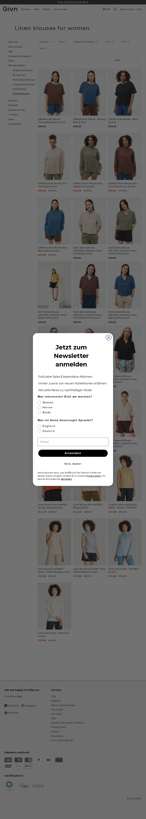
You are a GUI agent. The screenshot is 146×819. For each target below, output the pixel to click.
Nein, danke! (73, 464)
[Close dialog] (108, 337)
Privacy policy (93, 476)
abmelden (66, 479)
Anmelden (73, 453)
